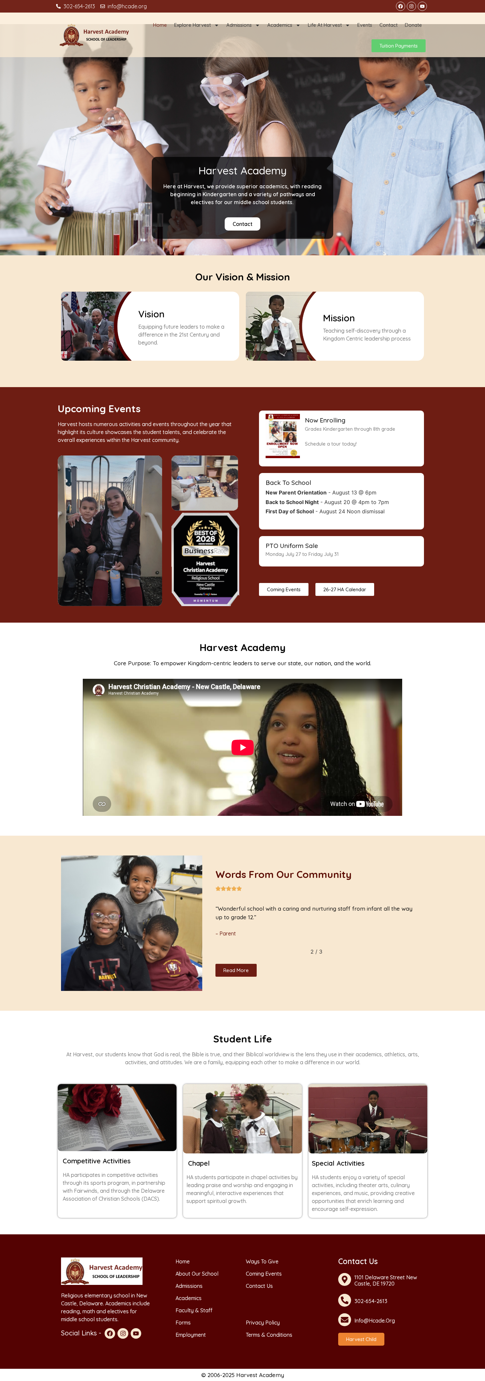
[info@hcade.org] (344, 1319)
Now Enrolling (325, 420)
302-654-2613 (370, 1301)
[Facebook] (400, 6)
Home (160, 25)
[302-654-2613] (344, 1300)
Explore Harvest (192, 25)
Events (364, 25)
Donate (413, 25)
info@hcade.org (374, 1320)
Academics (279, 25)
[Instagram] (411, 6)
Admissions (239, 25)
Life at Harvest (325, 25)
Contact (388, 25)
